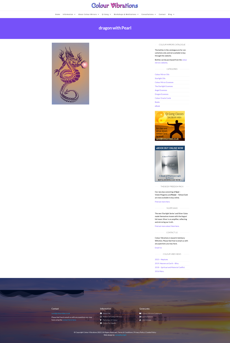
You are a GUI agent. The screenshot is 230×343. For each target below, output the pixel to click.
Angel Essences (161, 90)
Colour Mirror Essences (164, 82)
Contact (162, 14)
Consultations (147, 14)
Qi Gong (105, 14)
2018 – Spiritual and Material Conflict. (170, 267)
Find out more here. (162, 202)
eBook (157, 106)
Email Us (158, 248)
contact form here (69, 320)
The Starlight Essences (164, 86)
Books (157, 102)
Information (68, 14)
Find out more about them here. (167, 226)
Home (57, 14)
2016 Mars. (159, 271)
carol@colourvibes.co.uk (61, 313)
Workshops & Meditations (125, 14)
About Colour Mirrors (87, 14)
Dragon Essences (161, 94)
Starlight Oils (160, 78)
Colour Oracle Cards (163, 98)
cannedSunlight (120, 335)
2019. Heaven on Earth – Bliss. (167, 263)
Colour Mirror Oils (162, 74)
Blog (170, 14)
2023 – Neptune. (161, 259)
